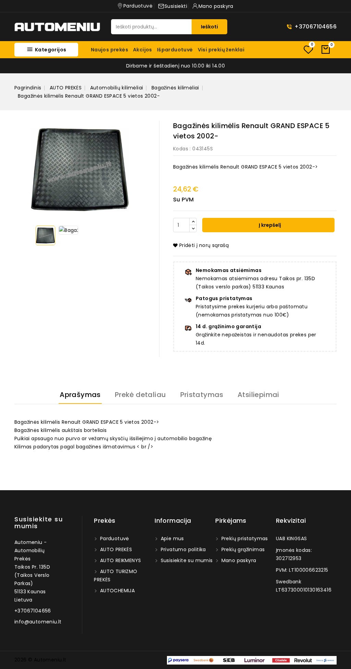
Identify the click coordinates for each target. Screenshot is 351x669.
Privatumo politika (182, 549)
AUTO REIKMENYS (119, 560)
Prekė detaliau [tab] (140, 394)
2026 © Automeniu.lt (40, 659)
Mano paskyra (238, 560)
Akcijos (142, 49)
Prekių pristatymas (244, 538)
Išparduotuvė (175, 49)
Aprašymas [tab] (80, 394)
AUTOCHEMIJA (116, 590)
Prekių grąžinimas (242, 549)
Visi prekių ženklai (221, 49)
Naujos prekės (109, 49)
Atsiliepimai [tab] (258, 394)
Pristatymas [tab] (201, 394)
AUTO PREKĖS (115, 549)
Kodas (180, 148)
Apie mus (171, 538)
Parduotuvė (113, 538)
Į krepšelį (269, 225)
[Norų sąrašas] (308, 49)
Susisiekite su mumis (38, 522)
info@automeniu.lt (38, 621)
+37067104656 (315, 26)
